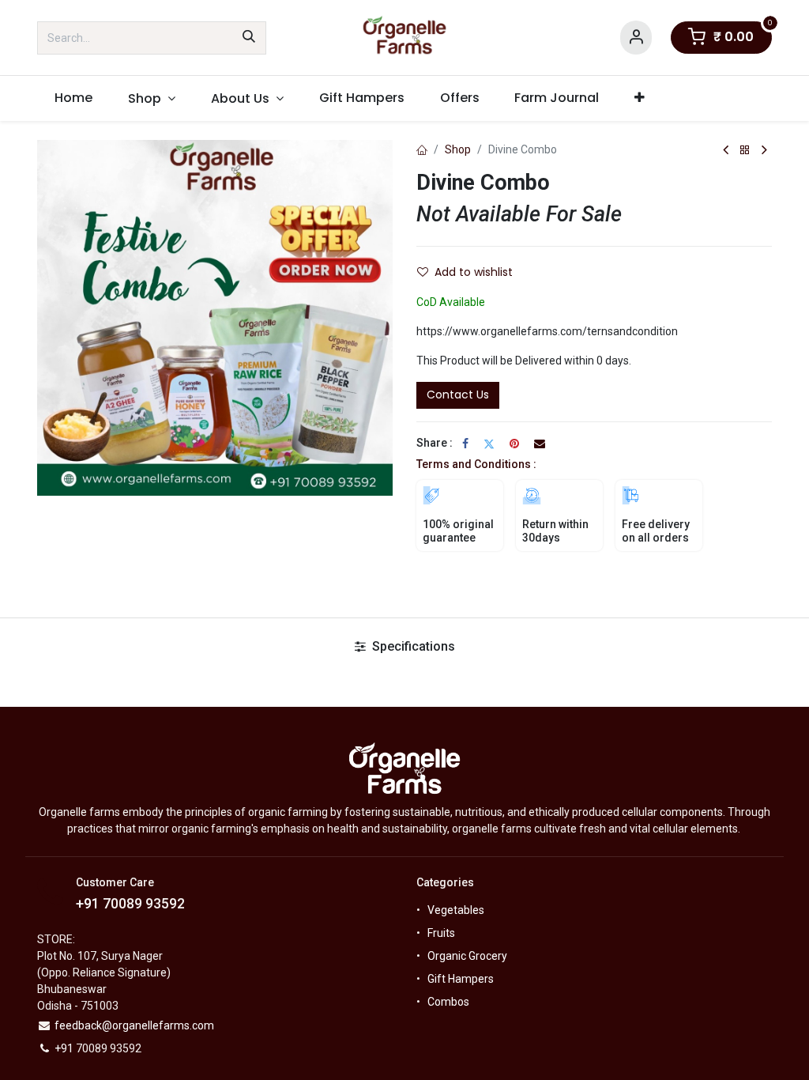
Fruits (441, 933)
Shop (458, 149)
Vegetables (455, 910)
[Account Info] (636, 38)
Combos (448, 1001)
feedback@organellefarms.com (134, 1025)
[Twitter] (489, 443)
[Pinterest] (514, 443)
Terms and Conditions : (476, 464)
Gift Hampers (460, 978)
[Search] (248, 38)
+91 (89, 904)
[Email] (539, 443)
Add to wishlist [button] (474, 272)
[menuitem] (74, 98)
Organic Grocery (467, 956)
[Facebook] (465, 443)
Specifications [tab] (412, 646)
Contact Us (458, 394)
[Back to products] (745, 150)
